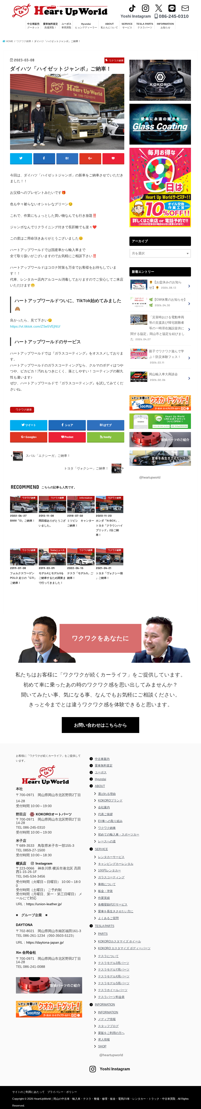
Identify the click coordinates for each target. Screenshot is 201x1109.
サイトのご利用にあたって (28, 1091)
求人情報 (104, 1039)
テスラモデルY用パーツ (113, 969)
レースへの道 (107, 841)
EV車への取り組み (110, 821)
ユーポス (66, 26)
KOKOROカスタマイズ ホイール (119, 941)
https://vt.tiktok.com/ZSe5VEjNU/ (35, 326)
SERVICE (127, 26)
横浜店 (21, 863)
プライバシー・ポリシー (62, 1091)
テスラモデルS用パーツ (113, 983)
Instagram (43, 863)
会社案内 (104, 807)
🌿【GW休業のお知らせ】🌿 (168, 302)
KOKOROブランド (110, 800)
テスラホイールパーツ (112, 990)
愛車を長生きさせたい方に (115, 911)
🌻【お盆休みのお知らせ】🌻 (165, 285)
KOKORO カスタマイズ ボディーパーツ (124, 948)
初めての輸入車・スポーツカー (118, 834)
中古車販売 (33, 26)
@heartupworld (149, 477)
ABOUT (109, 26)
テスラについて (108, 956)
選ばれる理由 (107, 794)
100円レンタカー (109, 870)
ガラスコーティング (111, 877)
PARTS (103, 934)
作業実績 (104, 898)
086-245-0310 (173, 16)
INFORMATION (165, 26)
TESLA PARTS (144, 26)
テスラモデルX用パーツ (113, 976)
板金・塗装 (105, 891)
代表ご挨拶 (105, 814)
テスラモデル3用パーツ (113, 963)
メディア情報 (107, 1019)
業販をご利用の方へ (111, 1033)
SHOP (102, 1046)
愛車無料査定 (50, 26)
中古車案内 (102, 759)
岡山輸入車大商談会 (163, 377)
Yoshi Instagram (136, 16)
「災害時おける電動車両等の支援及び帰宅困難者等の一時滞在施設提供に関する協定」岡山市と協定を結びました (157, 328)
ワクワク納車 (24, 409)
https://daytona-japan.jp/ (45, 942)
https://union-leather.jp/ (44, 904)
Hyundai (86, 26)
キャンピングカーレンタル (115, 864)
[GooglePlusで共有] (90, 158)
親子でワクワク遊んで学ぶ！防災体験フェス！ (166, 357)
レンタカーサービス (111, 857)
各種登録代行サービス (112, 904)
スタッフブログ (108, 1026)
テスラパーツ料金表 (111, 997)
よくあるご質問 (108, 918)
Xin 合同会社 (26, 952)
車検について (107, 884)
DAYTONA (24, 925)
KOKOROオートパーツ (54, 814)
